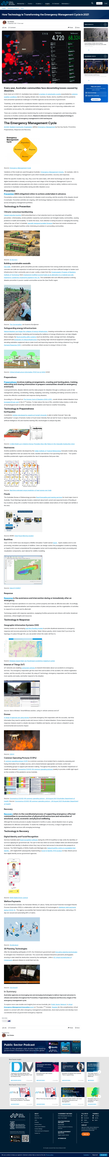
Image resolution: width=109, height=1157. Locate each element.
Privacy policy (49, 1155)
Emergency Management (46, 127)
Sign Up (85, 1134)
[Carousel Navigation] (103, 24)
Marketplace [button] (65, 3)
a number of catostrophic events (50, 94)
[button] (25, 3)
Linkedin (86, 1115)
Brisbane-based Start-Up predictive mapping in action (32, 661)
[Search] (92, 3)
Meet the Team (38, 1118)
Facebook (86, 1118)
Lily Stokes (10, 21)
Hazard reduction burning (12, 215)
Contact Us (37, 1133)
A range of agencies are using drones (16, 717)
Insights (47, 3)
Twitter (85, 1120)
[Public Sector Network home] (8, 3)
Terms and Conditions (40, 1126)
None (22, 8)
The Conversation (16, 324)
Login (105, 3)
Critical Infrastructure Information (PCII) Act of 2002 (28, 372)
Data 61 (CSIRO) (15, 588)
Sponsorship (61, 1124)
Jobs (36, 1120)
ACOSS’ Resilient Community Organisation (18, 127)
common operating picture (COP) (16, 761)
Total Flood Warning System (24, 536)
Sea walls (7, 267)
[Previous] (101, 24)
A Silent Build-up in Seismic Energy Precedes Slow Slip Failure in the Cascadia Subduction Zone (42, 444)
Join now (99, 3)
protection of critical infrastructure (25, 339)
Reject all (95, 1155)
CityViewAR (14, 987)
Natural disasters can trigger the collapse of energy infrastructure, (26, 331)
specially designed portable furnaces (40, 223)
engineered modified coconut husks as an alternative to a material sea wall (48, 275)
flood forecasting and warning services (49, 497)
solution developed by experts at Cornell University (30, 415)
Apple (96, 1120)
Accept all (103, 1155)
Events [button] (30, 3)
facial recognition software (29, 840)
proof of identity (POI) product (52, 851)
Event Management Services (65, 1115)
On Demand (55, 3)
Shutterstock (14, 945)
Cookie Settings (38, 1128)
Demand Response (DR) (12, 345)
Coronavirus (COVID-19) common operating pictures (35, 769)
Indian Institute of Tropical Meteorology (48, 451)
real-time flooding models (34, 628)
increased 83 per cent (11, 402)
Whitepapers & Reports (13, 8)
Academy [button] (39, 3)
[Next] (105, 24)
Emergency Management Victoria (52, 172)
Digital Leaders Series (63, 1135)
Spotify (96, 1118)
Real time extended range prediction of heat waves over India (30, 490)
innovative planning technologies (66, 952)
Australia (5, 1021)
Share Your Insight (62, 1118)
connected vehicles (28, 668)
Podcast (37, 1122)
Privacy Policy (38, 1124)
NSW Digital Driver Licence (19, 898)
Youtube (97, 1115)
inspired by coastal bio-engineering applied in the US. (22, 277)
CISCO (12, 754)
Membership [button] (20, 3)
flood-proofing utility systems (26, 337)
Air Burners (13, 260)
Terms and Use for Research (42, 1131)
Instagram (86, 1122)
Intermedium (62, 1138)
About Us (37, 1115)
